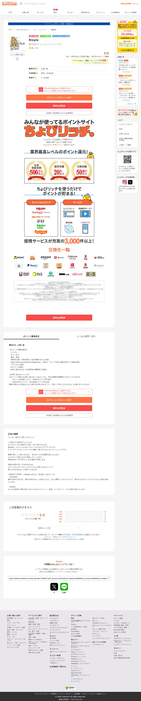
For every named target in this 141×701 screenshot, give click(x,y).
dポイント (95, 621)
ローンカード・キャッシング (38, 629)
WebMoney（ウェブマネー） (81, 663)
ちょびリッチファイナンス (123, 644)
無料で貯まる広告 (34, 652)
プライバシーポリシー (42, 693)
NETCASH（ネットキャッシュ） (80, 676)
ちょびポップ (54, 625)
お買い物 (25, 12)
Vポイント (95, 634)
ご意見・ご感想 (125, 145)
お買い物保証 (33, 36)
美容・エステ (32, 645)
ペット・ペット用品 (13, 645)
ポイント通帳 (118, 618)
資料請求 (31, 622)
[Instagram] (124, 182)
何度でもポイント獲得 (35, 650)
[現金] (91, 274)
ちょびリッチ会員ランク (122, 623)
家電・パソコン (12, 632)
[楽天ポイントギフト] (86, 265)
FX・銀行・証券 (33, 631)
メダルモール (54, 620)
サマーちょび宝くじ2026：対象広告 (59, 24)
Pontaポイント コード (78, 656)
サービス (40, 12)
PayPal (73, 624)
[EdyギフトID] (86, 257)
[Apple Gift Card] (19, 265)
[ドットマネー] (51, 274)
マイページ (118, 615)
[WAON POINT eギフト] (24, 274)
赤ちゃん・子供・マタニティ (16, 643)
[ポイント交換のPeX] (37, 274)
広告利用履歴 (77, 534)
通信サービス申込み (35, 639)
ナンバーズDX (54, 640)
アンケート (100, 12)
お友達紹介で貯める (58, 666)
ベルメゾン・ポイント (99, 631)
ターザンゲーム (55, 630)
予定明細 (66, 534)
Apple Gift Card (76, 673)
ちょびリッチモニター (57, 658)
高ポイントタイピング (57, 645)
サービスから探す (35, 615)
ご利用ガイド (54, 663)
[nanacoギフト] (46, 265)
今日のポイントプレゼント (123, 638)
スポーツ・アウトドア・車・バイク (16, 639)
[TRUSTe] (70, 688)
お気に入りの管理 (120, 632)
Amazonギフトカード (78, 661)
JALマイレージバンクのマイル (101, 626)
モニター (70, 12)
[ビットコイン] (72, 257)
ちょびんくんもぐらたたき (59, 627)
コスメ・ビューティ (13, 623)
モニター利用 (55, 655)
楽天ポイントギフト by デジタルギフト (80, 646)
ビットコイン (75, 681)
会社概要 (77, 693)
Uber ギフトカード (77, 652)
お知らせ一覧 (131, 103)
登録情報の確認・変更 (121, 625)
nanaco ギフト (76, 670)
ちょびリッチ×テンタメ (58, 660)
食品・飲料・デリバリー (15, 630)
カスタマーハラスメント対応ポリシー (93, 693)
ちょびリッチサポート (65, 693)
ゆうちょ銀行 (75, 634)
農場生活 (53, 636)
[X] (130, 182)
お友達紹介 (115, 12)
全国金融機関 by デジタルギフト (80, 621)
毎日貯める (85, 12)
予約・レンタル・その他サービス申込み (38, 642)
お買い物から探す (14, 615)
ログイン (135, 4)
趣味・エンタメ (12, 634)
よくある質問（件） (87, 336)
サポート (117, 648)
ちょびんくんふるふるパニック (59, 633)
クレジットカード (34, 626)
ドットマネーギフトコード (101, 638)
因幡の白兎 (53, 623)
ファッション (11, 625)
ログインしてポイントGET (59, 97)
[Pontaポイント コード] (59, 265)
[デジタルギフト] (99, 265)
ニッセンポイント (77, 679)
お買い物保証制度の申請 (126, 139)
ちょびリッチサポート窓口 (74, 298)
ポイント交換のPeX (99, 629)
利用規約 (54, 693)
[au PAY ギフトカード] (32, 257)
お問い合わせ (124, 133)
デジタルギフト (76, 650)
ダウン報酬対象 (45, 36)
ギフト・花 (11, 637)
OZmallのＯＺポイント (100, 623)
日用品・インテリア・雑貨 (16, 627)
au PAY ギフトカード (78, 654)
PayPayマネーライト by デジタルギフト (81, 643)
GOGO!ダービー (55, 643)
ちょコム (74, 666)
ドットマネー (96, 636)
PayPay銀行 (75, 631)
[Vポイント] (19, 257)
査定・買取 (32, 637)
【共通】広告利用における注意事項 (59, 113)
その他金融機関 (76, 636)
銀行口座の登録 (119, 630)
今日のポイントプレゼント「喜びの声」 (123, 641)
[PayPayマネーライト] (72, 265)
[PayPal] (32, 265)
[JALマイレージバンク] (99, 257)
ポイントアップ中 (13, 647)
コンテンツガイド (126, 124)
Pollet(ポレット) (76, 659)
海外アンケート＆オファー (59, 652)
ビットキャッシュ (77, 668)
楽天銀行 (74, 629)
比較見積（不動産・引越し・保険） (38, 634)
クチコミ (117, 620)
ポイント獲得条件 (31, 336)
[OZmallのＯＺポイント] (77, 274)
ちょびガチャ (54, 618)
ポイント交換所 (131, 12)
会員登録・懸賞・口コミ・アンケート (38, 619)
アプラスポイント (98, 644)
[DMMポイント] (64, 274)
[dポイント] (59, 257)
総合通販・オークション (15, 618)
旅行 (55, 12)
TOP (10, 12)
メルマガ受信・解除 (120, 627)
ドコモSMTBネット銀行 (79, 627)
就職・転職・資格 (34, 624)
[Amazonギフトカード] (46, 257)
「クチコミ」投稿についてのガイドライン (59, 537)
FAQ (120, 129)
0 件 (36, 48)
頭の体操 (53, 638)
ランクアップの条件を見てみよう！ (96, 63)
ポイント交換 (76, 615)
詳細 (81, 539)
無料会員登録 (126, 3)
